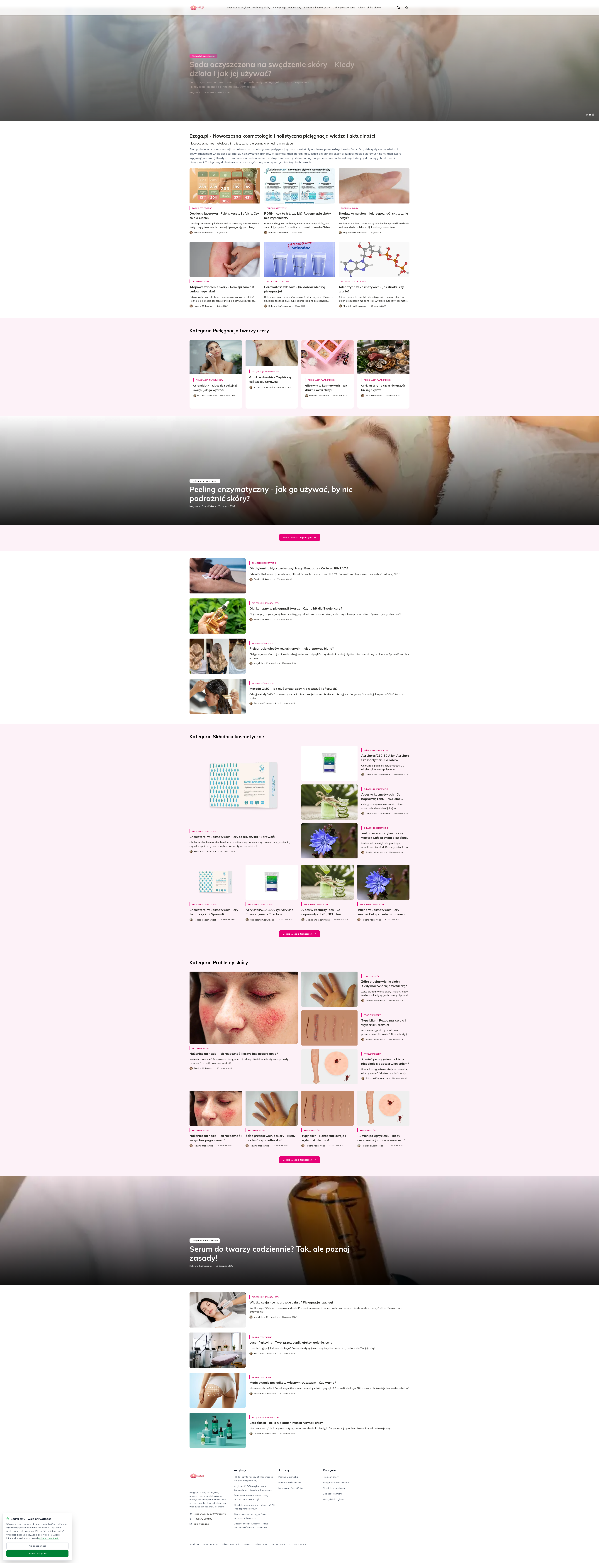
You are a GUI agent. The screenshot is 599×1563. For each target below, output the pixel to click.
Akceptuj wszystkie (37, 1553)
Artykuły (240, 1470)
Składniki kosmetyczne (317, 7)
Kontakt (247, 1544)
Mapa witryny (300, 1544)
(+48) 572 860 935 (203, 1518)
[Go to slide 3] (593, 115)
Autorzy (284, 1470)
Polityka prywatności (231, 1544)
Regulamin (194, 1544)
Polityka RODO (261, 1544)
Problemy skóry (261, 7)
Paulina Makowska (288, 1476)
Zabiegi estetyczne (344, 7)
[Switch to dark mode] (406, 7)
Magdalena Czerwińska (202, 92)
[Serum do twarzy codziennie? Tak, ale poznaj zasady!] (299, 1230)
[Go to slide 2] (590, 115)
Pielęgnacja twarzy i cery (287, 7)
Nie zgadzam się (37, 1545)
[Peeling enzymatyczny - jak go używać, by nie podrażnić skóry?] (299, 470)
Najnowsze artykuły (238, 7)
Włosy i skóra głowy (369, 7)
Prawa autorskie (210, 1544)
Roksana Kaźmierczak (201, 1265)
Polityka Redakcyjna (281, 1544)
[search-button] (398, 7)
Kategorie (329, 1470)
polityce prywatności (48, 1538)
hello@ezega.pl (201, 1523)
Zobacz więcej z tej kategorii (297, 537)
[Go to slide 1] (587, 115)
